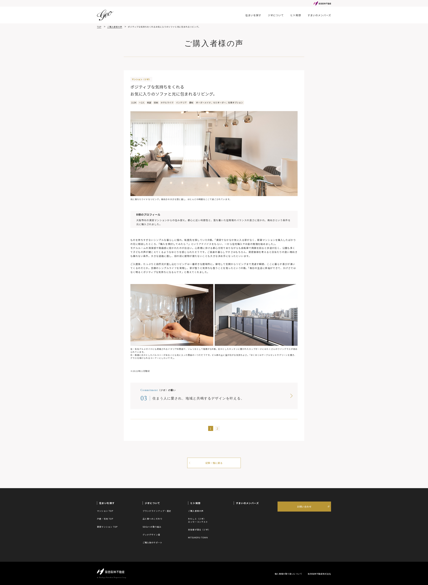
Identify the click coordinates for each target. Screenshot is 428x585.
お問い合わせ (304, 506)
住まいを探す (253, 15)
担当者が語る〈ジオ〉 (199, 529)
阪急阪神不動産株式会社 (319, 573)
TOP (99, 26)
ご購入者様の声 (114, 26)
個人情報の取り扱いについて (288, 573)
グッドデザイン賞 (151, 534)
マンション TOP (105, 510)
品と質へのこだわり (153, 518)
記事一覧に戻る (214, 463)
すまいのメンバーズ (319, 15)
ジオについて (276, 15)
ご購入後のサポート (153, 542)
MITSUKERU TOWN (198, 537)
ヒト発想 (295, 15)
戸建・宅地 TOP (105, 518)
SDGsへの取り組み (152, 526)
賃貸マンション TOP (107, 526)
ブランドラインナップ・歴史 (157, 510)
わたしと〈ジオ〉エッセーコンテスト (198, 520)
